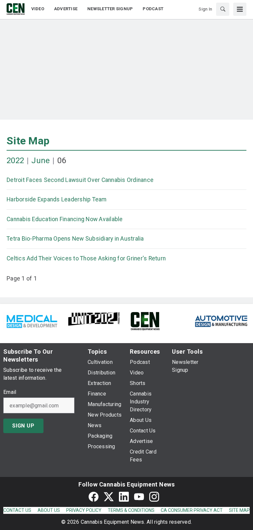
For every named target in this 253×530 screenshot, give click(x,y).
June (40, 160)
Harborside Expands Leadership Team (57, 199)
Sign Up (23, 426)
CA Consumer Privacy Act (192, 510)
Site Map (28, 140)
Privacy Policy (83, 510)
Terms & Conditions (131, 510)
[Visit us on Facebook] (93, 496)
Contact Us (17, 510)
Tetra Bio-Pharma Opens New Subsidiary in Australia (75, 238)
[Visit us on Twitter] (109, 496)
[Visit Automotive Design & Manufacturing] (221, 320)
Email (9, 392)
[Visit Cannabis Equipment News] (145, 320)
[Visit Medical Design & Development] (31, 320)
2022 (15, 160)
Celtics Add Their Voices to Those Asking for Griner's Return (86, 258)
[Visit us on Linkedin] (124, 496)
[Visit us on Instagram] (154, 496)
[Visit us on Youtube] (139, 496)
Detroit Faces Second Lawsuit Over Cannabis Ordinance (80, 180)
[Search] (222, 9)
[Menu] (239, 9)
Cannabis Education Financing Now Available (65, 219)
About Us (49, 510)
